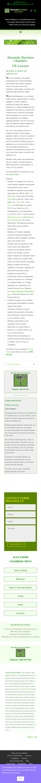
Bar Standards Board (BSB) (25, 689)
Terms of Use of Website (19, 753)
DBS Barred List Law (15, 217)
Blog (27, 761)
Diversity (25, 758)
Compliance (15, 758)
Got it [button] (20, 779)
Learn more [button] (15, 773)
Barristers (20, 579)
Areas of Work (20, 570)
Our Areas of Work (12, 174)
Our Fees (20, 613)
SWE (9, 199)
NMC (14, 196)
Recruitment (22, 763)
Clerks (20, 596)
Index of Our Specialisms (20, 587)
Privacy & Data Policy (14, 756)
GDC (18, 202)
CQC (32, 193)
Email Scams (10, 763)
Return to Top (32, 737)
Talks (30, 763)
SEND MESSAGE (16, 544)
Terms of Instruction (16, 761)
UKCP (9, 205)
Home (20, 604)
